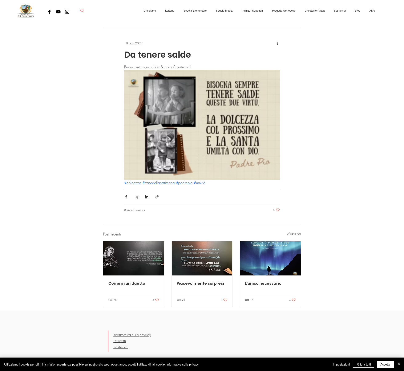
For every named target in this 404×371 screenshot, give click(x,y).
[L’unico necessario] (270, 258)
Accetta (385, 364)
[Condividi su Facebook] (126, 197)
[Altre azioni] (277, 43)
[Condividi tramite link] (157, 197)
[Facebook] (49, 12)
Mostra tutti (294, 233)
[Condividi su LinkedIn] (147, 197)
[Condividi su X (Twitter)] (136, 197)
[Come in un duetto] (133, 258)
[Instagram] (67, 12)
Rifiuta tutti (364, 364)
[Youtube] (58, 12)
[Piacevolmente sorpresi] (202, 258)
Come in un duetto (126, 283)
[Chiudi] (398, 364)
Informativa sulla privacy (132, 335)
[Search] (82, 10)
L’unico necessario (263, 283)
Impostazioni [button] (341, 364)
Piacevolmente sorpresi (200, 283)
